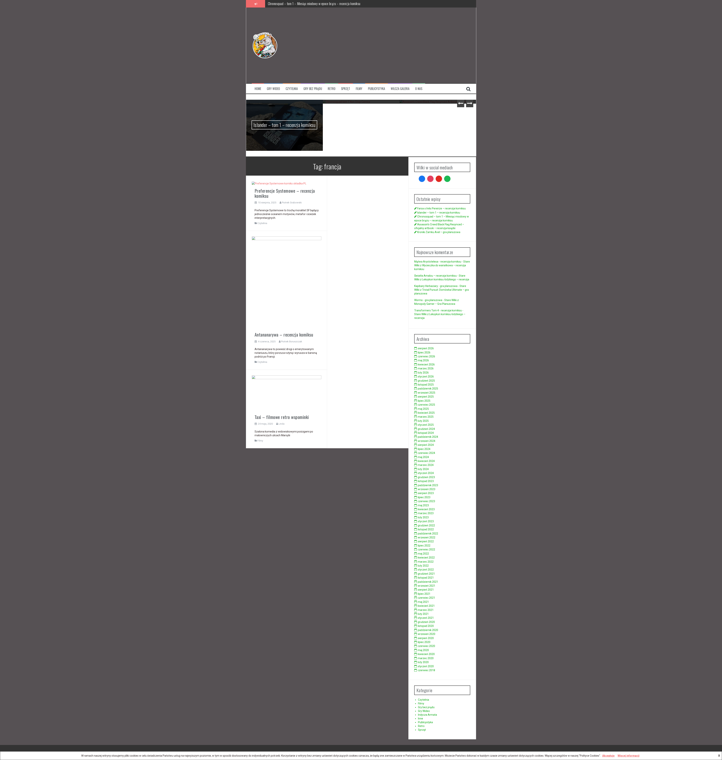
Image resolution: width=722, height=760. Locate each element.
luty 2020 (423, 662)
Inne (420, 718)
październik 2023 (428, 485)
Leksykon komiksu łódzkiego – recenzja (445, 279)
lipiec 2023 (424, 497)
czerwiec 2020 (426, 646)
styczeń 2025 (426, 424)
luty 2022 (423, 565)
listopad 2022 (426, 529)
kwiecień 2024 (426, 461)
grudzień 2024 (426, 428)
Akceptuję (608, 755)
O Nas (418, 89)
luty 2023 (423, 517)
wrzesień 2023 (426, 489)
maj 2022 (423, 553)
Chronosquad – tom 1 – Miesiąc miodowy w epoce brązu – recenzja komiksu (284, 114)
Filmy (359, 89)
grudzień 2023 (426, 477)
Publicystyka (376, 89)
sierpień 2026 (426, 348)
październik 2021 (428, 581)
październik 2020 (428, 630)
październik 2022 (428, 533)
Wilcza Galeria (400, 89)
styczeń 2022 (426, 569)
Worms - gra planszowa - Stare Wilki (435, 300)
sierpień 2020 (426, 638)
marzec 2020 (426, 658)
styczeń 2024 (426, 473)
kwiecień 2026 (426, 364)
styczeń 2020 (426, 666)
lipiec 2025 (424, 400)
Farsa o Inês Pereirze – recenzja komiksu (441, 208)
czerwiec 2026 (426, 356)
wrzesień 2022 (426, 537)
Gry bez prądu (312, 89)
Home (258, 89)
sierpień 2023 (426, 493)
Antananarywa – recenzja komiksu (284, 334)
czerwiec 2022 (426, 549)
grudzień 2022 (426, 525)
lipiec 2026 (424, 352)
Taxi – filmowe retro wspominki (282, 417)
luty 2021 (423, 613)
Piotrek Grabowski (292, 202)
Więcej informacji (628, 755)
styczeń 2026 (426, 376)
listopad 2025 (426, 384)
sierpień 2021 (426, 589)
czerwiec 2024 (426, 452)
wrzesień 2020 (426, 633)
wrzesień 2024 (426, 440)
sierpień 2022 (426, 541)
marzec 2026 (426, 368)
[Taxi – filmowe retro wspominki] (287, 393)
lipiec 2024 (424, 449)
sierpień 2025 (426, 396)
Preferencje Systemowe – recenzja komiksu (285, 193)
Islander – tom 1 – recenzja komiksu (438, 212)
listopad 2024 (426, 432)
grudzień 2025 (426, 380)
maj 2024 (423, 457)
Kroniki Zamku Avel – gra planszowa (438, 108)
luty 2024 (423, 469)
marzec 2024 (426, 464)
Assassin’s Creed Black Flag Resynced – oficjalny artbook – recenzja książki (315, 3)
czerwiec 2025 (426, 404)
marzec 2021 (426, 609)
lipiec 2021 (424, 593)
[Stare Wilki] (265, 45)
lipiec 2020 (424, 642)
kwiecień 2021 (426, 605)
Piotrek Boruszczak (291, 341)
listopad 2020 (426, 625)
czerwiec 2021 (426, 597)
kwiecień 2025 (426, 412)
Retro (331, 89)
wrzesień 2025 (426, 392)
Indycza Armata (427, 714)
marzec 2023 (426, 513)
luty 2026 (423, 372)
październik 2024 (428, 436)
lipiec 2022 (424, 545)
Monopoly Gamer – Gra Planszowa (434, 303)
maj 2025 (423, 408)
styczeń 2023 (426, 521)
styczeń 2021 (426, 617)
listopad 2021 (426, 577)
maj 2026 (423, 360)
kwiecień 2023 (426, 509)
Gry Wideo (273, 89)
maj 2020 (423, 650)
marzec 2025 (426, 416)
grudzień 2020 (426, 621)
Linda (281, 423)
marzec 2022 (426, 561)
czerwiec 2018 (426, 670)
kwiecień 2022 (426, 557)
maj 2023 (423, 505)
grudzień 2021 (426, 573)
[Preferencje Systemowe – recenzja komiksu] (279, 183)
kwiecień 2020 (426, 654)
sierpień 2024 (426, 444)
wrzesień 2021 (426, 585)
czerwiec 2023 (426, 501)
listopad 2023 (426, 481)
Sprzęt (345, 89)
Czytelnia (292, 89)
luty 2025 (423, 420)
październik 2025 (428, 388)
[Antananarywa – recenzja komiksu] (287, 282)
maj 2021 (423, 601)
